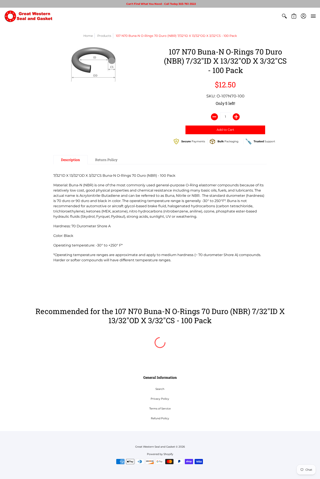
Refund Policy (160, 418)
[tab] (70, 159)
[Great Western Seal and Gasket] (28, 16)
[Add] (236, 116)
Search (159, 389)
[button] (284, 16)
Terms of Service (160, 408)
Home (88, 36)
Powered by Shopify (160, 454)
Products (104, 36)
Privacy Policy (160, 398)
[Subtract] (214, 116)
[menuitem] (284, 16)
